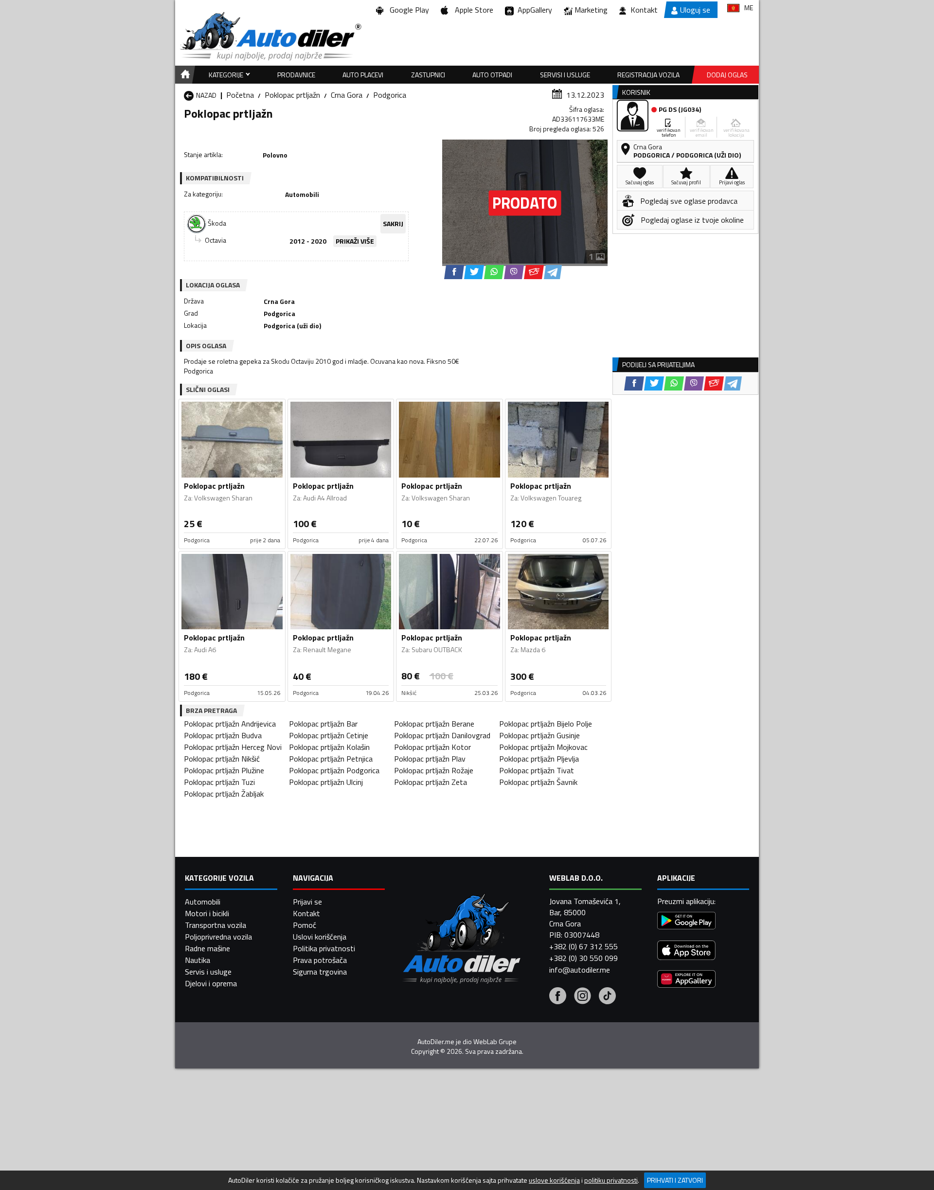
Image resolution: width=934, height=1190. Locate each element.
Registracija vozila (648, 75)
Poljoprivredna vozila (218, 936)
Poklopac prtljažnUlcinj (326, 782)
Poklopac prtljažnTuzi (219, 782)
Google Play (407, 10)
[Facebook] (557, 997)
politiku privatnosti (611, 1180)
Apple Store (472, 10)
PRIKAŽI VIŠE (355, 241)
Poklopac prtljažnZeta (430, 782)
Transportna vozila (215, 925)
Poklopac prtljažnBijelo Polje (545, 723)
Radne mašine (207, 948)
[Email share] (534, 272)
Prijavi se (307, 901)
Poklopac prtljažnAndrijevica (230, 723)
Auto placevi (362, 75)
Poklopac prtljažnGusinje (539, 735)
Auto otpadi (492, 75)
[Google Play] (686, 922)
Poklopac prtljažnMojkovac (543, 747)
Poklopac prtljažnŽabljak (224, 793)
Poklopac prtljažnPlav (430, 758)
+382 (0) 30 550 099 (583, 958)
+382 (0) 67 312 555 (583, 946)
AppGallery (533, 10)
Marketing (591, 10)
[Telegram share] (553, 272)
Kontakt (644, 10)
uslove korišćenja (554, 1180)
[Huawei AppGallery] (686, 980)
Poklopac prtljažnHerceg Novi (233, 747)
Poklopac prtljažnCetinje (328, 735)
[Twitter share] (474, 272)
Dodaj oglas (727, 75)
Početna (240, 95)
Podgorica (389, 95)
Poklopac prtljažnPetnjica (331, 758)
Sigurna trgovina (320, 971)
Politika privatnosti (324, 948)
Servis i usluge (208, 971)
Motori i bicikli (207, 913)
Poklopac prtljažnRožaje (433, 770)
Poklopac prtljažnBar (323, 723)
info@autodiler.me (579, 970)
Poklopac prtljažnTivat (536, 770)
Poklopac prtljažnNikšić (222, 758)
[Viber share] (514, 272)
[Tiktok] (607, 997)
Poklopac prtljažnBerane (434, 723)
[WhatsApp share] (494, 272)
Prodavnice (296, 75)
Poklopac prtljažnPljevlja (539, 758)
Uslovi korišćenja (319, 936)
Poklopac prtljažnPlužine (224, 770)
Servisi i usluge (565, 75)
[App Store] (686, 951)
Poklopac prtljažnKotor (432, 747)
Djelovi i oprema (211, 983)
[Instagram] (582, 997)
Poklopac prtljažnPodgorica (334, 770)
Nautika (197, 960)
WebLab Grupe (495, 1042)
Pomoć (304, 925)
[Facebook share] (454, 272)
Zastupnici (428, 75)
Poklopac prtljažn (292, 95)
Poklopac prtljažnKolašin (329, 747)
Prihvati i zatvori (675, 1180)
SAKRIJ (393, 223)
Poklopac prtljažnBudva (223, 735)
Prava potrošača (320, 960)
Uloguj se (695, 10)
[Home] (183, 75)
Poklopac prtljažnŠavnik (538, 782)
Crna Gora (346, 95)
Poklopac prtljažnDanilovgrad (442, 735)
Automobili (202, 901)
